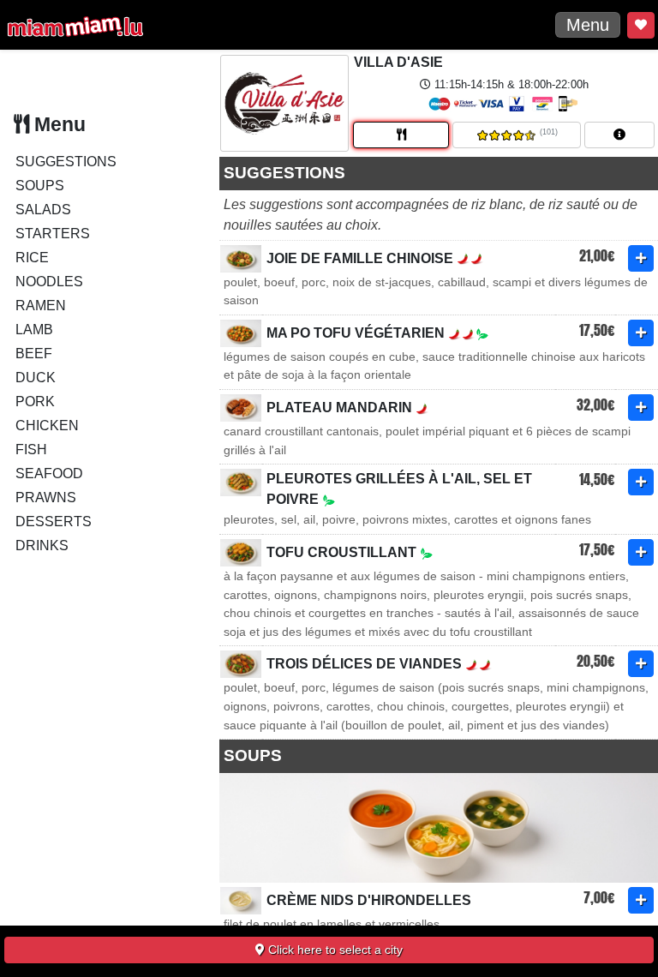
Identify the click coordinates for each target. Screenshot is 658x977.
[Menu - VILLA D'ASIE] (401, 135)
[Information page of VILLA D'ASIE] (619, 135)
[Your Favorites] (641, 25)
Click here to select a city (334, 949)
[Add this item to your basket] (641, 258)
